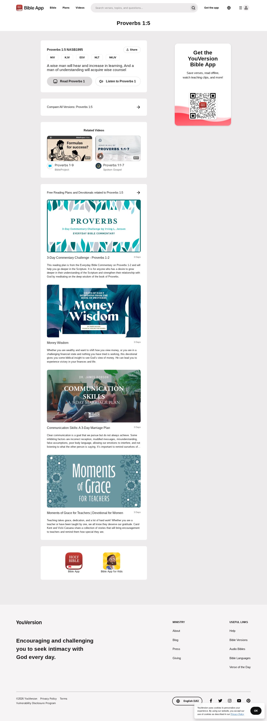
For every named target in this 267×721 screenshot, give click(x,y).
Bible (53, 7)
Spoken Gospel (112, 169)
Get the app (211, 7)
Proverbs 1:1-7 (117, 165)
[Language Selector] (229, 8)
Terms (63, 698)
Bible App (74, 571)
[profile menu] (243, 8)
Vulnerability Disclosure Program (36, 703)
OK (256, 710)
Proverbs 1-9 (68, 165)
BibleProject (62, 169)
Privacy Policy (48, 698)
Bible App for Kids (112, 571)
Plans (66, 7)
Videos (80, 7)
